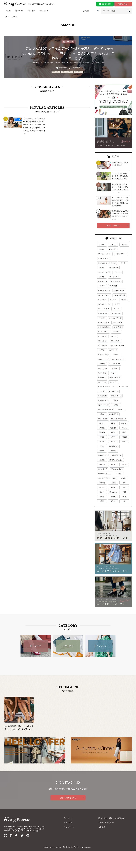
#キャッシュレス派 (104, 272)
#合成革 (120, 409)
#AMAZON (56, 72)
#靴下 (124, 492)
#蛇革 (113, 464)
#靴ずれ (101, 492)
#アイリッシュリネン (104, 254)
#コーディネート (114, 277)
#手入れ (124, 428)
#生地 (102, 441)
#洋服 (102, 437)
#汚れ (124, 432)
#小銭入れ (124, 423)
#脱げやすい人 (116, 455)
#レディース (102, 377)
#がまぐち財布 (113, 267)
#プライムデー (67, 72)
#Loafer (102, 249)
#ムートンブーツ (114, 364)
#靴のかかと (113, 492)
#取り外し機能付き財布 (105, 409)
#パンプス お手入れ (115, 318)
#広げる (101, 428)
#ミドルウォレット (118, 359)
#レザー (113, 373)
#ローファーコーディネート (106, 386)
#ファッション (102, 341)
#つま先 (117, 304)
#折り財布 (102, 432)
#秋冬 (102, 446)
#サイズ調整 (113, 286)
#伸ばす (116, 400)
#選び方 (122, 478)
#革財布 (101, 487)
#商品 (102, 414)
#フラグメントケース (117, 345)
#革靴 (113, 487)
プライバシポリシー (106, 823)
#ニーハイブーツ (103, 313)
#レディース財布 (115, 377)
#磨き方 (124, 441)
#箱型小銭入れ (113, 446)
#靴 (124, 487)
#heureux (124, 245)
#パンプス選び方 (103, 331)
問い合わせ (124, 4)
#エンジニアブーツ (121, 254)
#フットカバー (115, 341)
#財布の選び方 (102, 469)
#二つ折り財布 (102, 396)
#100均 (102, 245)
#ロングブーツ (123, 386)
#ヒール (116, 331)
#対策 (113, 423)
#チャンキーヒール (104, 304)
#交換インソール (116, 396)
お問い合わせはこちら (68, 798)
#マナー (116, 354)
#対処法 (101, 423)
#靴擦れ (113, 496)
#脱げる (101, 460)
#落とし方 (102, 464)
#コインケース (102, 281)
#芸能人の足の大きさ (116, 460)
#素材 (102, 451)
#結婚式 (113, 451)
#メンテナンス (102, 368)
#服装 (113, 432)
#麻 (124, 501)
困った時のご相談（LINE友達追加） (112, 818)
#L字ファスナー (114, 249)
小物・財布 (31, 11)
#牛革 (113, 437)
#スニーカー (102, 299)
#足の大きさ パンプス (105, 473)
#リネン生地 (102, 373)
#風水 (124, 496)
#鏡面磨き (102, 483)
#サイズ (101, 286)
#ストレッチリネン (119, 295)
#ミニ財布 (102, 364)
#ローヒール (102, 382)
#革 (124, 483)
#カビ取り (102, 267)
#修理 (116, 405)
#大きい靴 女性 (103, 418)
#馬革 (102, 501)
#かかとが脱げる (103, 258)
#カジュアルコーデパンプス (106, 263)
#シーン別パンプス (104, 290)
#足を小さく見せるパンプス (106, 478)
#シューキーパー (119, 290)
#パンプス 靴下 (117, 322)
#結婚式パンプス (103, 455)
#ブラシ (101, 350)
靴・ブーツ (19, 11)
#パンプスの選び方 (104, 327)
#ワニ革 (101, 391)
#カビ (123, 263)
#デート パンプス (103, 309)
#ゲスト (101, 277)
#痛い (113, 441)
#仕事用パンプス (103, 400)
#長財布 (113, 483)
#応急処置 (113, 428)
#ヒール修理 (102, 336)
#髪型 (113, 501)
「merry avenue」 (86, 847)
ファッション (44, 11)
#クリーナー (117, 272)
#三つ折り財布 (113, 391)
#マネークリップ (103, 359)
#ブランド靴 (113, 350)
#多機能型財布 (113, 414)
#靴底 (102, 496)
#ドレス (116, 309)
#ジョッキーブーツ (104, 295)
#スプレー (113, 299)
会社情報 (101, 827)
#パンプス (102, 318)
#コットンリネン (116, 281)
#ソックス (124, 299)
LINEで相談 (106, 4)
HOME (8, 11)
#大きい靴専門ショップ (118, 418)
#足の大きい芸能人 (117, 469)
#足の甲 (119, 473)
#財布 (124, 464)
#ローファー (78, 72)
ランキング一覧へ (113, 226)
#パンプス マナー (103, 322)
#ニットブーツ (116, 313)
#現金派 (124, 437)
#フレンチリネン (103, 354)
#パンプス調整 (118, 327)
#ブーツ (113, 336)
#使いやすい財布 (103, 405)
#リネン (114, 368)
